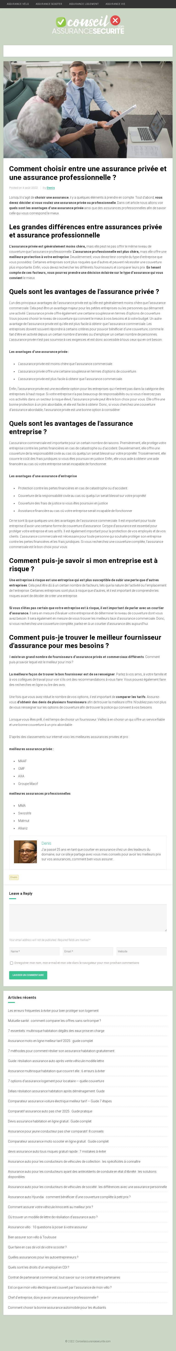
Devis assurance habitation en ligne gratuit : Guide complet (49, 1121)
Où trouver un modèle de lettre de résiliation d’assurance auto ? (53, 1217)
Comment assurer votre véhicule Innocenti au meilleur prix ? (50, 1207)
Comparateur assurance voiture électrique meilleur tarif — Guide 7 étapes (60, 1101)
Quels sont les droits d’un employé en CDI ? (38, 1267)
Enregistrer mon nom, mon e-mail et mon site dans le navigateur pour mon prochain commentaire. (77, 963)
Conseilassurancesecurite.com (93, 1341)
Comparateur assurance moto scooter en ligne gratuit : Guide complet (58, 1141)
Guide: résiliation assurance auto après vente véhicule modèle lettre (56, 1061)
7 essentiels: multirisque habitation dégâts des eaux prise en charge (56, 1031)
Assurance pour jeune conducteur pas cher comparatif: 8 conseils (56, 1131)
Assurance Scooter (49, 4)
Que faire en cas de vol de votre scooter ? (37, 1247)
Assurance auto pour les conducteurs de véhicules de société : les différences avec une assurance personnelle (87, 1187)
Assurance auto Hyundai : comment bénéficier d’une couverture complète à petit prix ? (69, 1197)
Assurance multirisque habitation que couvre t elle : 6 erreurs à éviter (56, 1071)
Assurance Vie (115, 4)
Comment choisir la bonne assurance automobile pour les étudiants (57, 1307)
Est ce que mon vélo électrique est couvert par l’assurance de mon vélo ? (60, 1287)
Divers (13, 877)
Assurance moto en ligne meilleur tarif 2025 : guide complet (50, 1041)
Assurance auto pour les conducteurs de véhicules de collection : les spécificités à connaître (74, 1161)
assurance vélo (18, 4)
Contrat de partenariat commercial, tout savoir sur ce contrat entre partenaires (64, 1277)
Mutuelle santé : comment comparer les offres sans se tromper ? (54, 1021)
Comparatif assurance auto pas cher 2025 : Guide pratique (50, 1111)
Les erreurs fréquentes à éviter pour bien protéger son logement (53, 1011)
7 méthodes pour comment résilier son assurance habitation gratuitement (61, 1051)
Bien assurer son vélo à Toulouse (32, 1237)
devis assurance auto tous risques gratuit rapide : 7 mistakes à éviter (57, 1151)
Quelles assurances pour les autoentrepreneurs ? (43, 1257)
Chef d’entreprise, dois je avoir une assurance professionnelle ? (53, 1297)
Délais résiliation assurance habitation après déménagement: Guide (56, 1091)
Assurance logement (84, 4)
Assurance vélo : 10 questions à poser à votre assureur (47, 1227)
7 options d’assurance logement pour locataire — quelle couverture (56, 1081)
